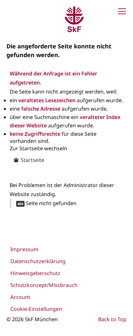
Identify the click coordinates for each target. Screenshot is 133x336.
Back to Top (112, 319)
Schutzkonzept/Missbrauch (43, 285)
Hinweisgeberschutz (35, 273)
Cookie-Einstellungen (36, 308)
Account (20, 297)
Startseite (31, 159)
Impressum (24, 249)
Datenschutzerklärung (38, 261)
